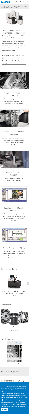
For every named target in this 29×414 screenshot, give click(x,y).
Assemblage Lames (9, 5)
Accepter (4, 409)
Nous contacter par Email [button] (12, 381)
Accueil (2, 5)
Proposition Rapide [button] (9, 371)
